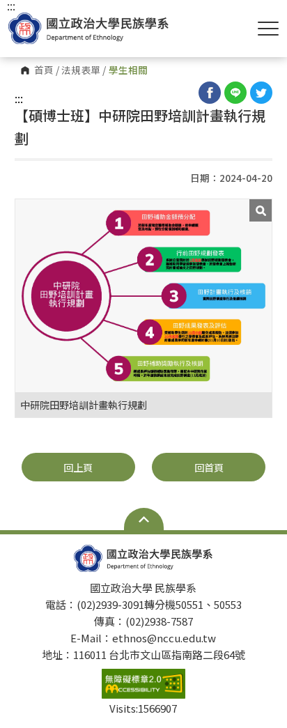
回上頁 (78, 467)
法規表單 (80, 70)
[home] (88, 28)
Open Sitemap (144, 519)
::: (19, 98)
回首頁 (209, 467)
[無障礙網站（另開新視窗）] (143, 683)
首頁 (44, 70)
